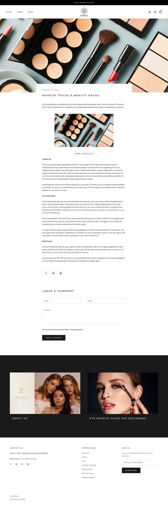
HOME (20, 12)
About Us (20, 418)
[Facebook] (11, 464)
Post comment (54, 338)
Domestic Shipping (89, 465)
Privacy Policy (87, 469)
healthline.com (87, 153)
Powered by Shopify (17, 499)
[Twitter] (16, 464)
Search (84, 457)
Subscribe (131, 470)
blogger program (88, 477)
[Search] (155, 12)
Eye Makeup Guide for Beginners (118, 418)
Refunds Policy (87, 473)
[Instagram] (22, 464)
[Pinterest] (28, 464)
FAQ (83, 461)
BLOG (31, 12)
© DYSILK (14, 496)
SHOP (9, 12)
